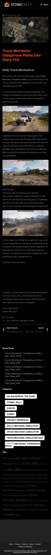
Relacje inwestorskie (25, 547)
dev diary (10, 317)
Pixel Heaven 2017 (27, 482)
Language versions (35, 475)
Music (4, 478)
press (26, 486)
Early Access (27, 470)
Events (11, 408)
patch (34, 478)
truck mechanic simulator (35, 509)
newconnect (11, 478)
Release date (33, 490)
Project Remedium (17, 420)
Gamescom (37, 470)
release (24, 490)
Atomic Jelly (14, 402)
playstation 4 (39, 482)
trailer (41, 500)
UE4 (3, 515)
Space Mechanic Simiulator (23, 432)
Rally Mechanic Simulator (22, 426)
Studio (11, 544)
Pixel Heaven (16, 482)
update (10, 514)
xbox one (18, 515)
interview (16, 474)
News (31, 544)
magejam (44, 475)
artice (19, 464)
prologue (19, 491)
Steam (30, 500)
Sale (43, 490)
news (18, 478)
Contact (37, 544)
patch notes (42, 478)
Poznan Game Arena (17, 486)
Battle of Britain (42, 464)
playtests (5, 486)
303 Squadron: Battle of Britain (21, 458)
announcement (9, 464)
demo (4, 470)
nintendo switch (26, 478)
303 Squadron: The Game (21, 396)
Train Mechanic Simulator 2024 (25, 438)
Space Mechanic (21, 495)
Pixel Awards (6, 482)
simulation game (8, 495)
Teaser (36, 500)
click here (34, 552)
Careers (24, 544)
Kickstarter (25, 475)
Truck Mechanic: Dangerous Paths (20, 321)
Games (10, 414)
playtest (46, 482)
